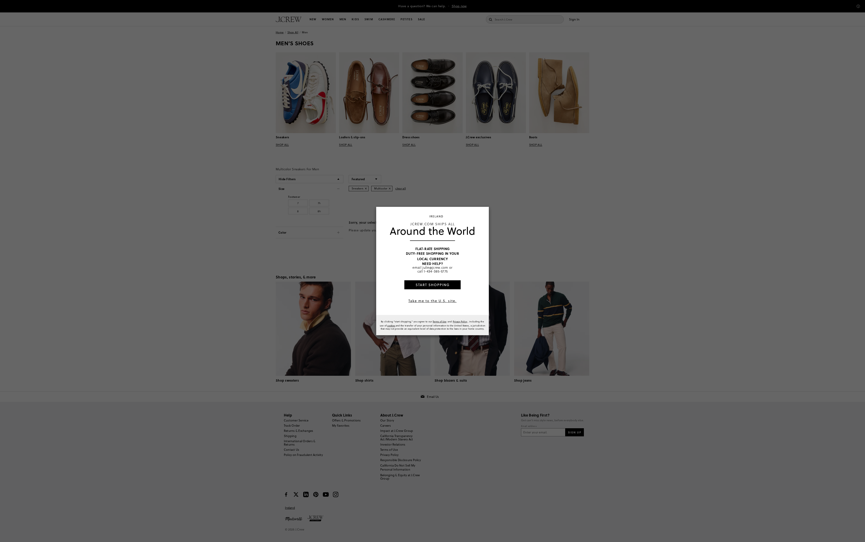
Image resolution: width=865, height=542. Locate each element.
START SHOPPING (433, 284)
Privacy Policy (460, 321)
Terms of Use (439, 321)
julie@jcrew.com (435, 267)
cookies (391, 325)
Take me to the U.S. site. (432, 300)
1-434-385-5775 (436, 271)
